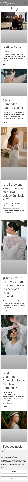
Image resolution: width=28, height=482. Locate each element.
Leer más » (5, 64)
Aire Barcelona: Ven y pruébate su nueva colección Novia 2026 (14, 192)
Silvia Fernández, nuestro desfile (13, 104)
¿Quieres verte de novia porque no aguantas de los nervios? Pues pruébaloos (13, 287)
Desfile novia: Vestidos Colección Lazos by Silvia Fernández (14, 380)
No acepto (14, 475)
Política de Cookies (21, 461)
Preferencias (14, 478)
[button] (26, 452)
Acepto (14, 471)
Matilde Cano (12, 47)
